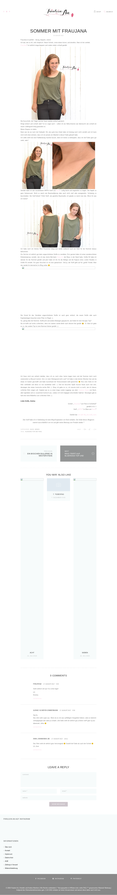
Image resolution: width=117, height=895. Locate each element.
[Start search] (105, 11)
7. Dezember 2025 (58, 497)
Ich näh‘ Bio (82, 415)
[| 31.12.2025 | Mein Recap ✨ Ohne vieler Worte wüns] (53, 828)
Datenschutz (9, 857)
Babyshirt (60, 257)
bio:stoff (89, 415)
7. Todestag (58, 494)
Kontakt (7, 850)
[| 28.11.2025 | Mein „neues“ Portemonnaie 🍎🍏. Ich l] (112, 828)
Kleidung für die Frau (33, 431)
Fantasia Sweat (83, 390)
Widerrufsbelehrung (11, 868)
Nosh (58, 190)
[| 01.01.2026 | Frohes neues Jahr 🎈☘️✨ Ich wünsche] (38, 828)
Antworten (37, 698)
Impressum (8, 854)
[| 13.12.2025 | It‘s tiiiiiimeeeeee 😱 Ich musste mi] (82, 828)
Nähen (37, 429)
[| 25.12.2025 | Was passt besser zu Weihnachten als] (67, 828)
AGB (6, 861)
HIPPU (80, 409)
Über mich (8, 847)
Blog (32, 429)
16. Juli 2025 (85, 656)
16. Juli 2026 (32, 656)
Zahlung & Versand (11, 865)
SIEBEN (85, 653)
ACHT (32, 653)
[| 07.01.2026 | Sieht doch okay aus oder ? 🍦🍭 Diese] (8, 828)
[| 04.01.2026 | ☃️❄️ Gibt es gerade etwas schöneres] (23, 828)
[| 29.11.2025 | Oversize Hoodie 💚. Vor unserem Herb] (97, 828)
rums (94, 415)
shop (98, 11)
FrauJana (24, 45)
